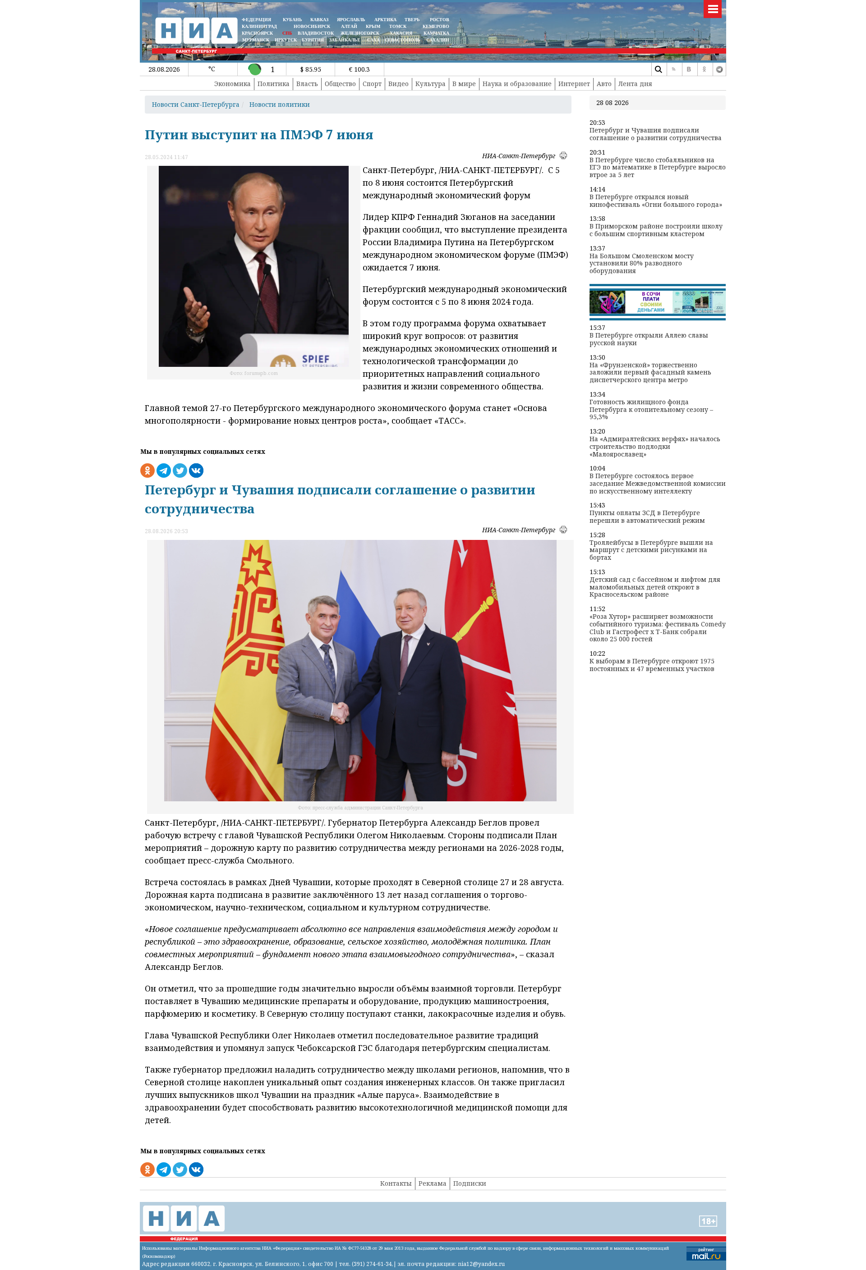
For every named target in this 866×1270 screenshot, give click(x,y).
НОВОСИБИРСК (312, 26)
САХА (373, 39)
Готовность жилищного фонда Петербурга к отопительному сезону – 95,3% (651, 409)
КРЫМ (373, 26)
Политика (274, 83)
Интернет (574, 83)
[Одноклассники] (704, 69)
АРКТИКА (385, 19)
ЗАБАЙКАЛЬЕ (345, 39)
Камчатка (435, 33)
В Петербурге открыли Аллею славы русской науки (649, 339)
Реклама (433, 1183)
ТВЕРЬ (412, 19)
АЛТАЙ (349, 26)
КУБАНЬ (292, 19)
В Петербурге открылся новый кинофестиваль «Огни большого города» (656, 201)
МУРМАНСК (255, 39)
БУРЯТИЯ (313, 39)
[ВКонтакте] (689, 69)
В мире (464, 83)
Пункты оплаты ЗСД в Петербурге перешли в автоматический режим (647, 517)
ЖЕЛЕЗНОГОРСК (360, 33)
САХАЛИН (437, 39)
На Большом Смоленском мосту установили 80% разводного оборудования (642, 263)
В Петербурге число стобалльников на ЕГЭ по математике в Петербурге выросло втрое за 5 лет (658, 167)
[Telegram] (719, 69)
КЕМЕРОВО (436, 26)
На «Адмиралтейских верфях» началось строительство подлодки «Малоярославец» (655, 446)
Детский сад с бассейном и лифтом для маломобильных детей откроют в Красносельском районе (655, 587)
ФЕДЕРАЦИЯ (256, 19)
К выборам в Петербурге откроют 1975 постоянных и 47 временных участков (652, 665)
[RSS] (673, 69)
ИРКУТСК (286, 39)
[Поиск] (658, 69)
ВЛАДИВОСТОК (316, 33)
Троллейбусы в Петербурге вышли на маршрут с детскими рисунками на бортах (651, 550)
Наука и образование (517, 83)
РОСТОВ (439, 19)
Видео (398, 83)
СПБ (287, 33)
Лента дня (635, 83)
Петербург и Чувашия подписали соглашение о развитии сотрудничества (656, 134)
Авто (604, 83)
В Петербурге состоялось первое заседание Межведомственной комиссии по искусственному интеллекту (658, 483)
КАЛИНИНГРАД (259, 26)
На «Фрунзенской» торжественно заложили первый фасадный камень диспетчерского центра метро (650, 372)
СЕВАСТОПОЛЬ (402, 39)
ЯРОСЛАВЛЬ (351, 19)
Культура (430, 83)
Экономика (232, 83)
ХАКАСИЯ (400, 33)
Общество (340, 83)
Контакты (396, 1183)
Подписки (469, 1183)
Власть (307, 83)
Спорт (372, 83)
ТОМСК (399, 26)
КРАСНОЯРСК (257, 33)
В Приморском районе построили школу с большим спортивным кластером (656, 230)
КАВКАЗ (319, 19)
